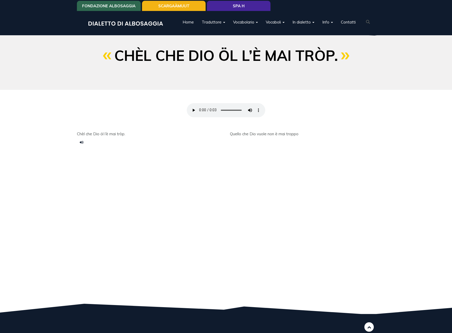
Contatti (348, 22)
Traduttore (212, 22)
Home (188, 22)
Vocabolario (244, 22)
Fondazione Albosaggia (108, 5)
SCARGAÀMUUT (174, 5)
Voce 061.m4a (83, 142)
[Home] (127, 23)
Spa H (239, 5)
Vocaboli (274, 22)
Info (326, 22)
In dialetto (302, 22)
